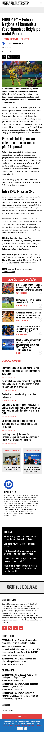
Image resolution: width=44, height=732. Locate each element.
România (18, 269)
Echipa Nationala (9, 377)
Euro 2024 (25, 39)
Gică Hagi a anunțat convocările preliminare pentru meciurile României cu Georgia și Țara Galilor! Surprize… (21, 437)
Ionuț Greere (18, 43)
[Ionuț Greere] (4, 43)
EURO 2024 (11, 269)
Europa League (21, 305)
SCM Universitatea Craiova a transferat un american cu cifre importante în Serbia (28, 315)
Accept (20, 728)
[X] (41, 726)
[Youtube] (21, 628)
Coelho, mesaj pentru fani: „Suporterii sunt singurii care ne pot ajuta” (28, 329)
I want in (21, 716)
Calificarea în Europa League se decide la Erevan (28, 301)
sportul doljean (8, 271)
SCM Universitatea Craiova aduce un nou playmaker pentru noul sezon (19, 660)
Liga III (18, 353)
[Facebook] (4, 57)
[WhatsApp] (18, 57)
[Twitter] (9, 57)
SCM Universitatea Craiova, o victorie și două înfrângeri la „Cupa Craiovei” (20, 676)
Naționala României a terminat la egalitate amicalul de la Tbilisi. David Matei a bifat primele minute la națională (21, 384)
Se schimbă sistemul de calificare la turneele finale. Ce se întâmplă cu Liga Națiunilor (19, 423)
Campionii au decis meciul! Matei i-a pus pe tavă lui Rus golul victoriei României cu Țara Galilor (21, 370)
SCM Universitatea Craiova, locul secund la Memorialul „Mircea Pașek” (20, 685)
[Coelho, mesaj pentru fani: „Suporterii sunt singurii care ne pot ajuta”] (8, 330)
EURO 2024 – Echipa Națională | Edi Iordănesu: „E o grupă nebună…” (32, 470)
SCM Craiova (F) (7, 680)
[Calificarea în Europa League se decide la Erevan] (8, 302)
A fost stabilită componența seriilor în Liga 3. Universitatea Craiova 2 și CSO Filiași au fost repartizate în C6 (28, 345)
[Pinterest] (13, 57)
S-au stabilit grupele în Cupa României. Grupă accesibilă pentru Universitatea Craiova (29, 287)
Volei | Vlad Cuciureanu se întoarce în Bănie (12, 468)
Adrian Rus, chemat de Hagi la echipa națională (19, 396)
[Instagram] (10, 628)
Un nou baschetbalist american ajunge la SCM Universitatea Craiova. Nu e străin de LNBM (21, 650)
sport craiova (27, 269)
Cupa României (21, 293)
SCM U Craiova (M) (22, 321)
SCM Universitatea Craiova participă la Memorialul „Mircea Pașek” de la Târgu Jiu (20, 694)
